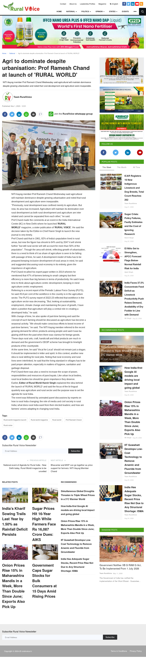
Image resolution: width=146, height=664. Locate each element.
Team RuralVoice (23, 97)
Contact (63, 4)
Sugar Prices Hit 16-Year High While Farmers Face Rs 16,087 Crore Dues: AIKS (44, 524)
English (114, 4)
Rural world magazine (39, 420)
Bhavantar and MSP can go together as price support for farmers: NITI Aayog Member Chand (72, 468)
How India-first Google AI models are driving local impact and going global (78, 510)
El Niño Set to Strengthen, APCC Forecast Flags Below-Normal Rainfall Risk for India (132, 258)
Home (59, 11)
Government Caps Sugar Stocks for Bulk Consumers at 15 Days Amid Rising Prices (44, 581)
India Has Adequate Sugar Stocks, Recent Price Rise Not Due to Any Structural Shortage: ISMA (134, 499)
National (12, 53)
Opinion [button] (99, 11)
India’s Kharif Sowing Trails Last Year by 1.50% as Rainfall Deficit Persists (15, 521)
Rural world (56, 420)
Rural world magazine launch (15, 420)
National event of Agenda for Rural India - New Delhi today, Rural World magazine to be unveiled (24, 468)
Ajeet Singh (128, 272)
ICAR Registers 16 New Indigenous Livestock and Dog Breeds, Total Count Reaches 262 (134, 187)
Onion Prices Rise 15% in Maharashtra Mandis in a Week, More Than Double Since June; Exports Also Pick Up (13, 586)
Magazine (102, 4)
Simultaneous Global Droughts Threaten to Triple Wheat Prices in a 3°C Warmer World (78, 495)
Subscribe (75, 450)
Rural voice (8, 425)
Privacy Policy (136, 651)
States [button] (112, 11)
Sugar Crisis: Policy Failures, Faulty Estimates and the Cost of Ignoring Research (133, 224)
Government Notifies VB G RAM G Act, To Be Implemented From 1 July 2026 (120, 566)
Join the (73, 113)
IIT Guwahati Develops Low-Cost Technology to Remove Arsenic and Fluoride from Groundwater (133, 459)
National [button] (70, 11)
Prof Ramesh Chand (74, 420)
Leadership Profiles (87, 4)
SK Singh (127, 318)
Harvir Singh (129, 238)
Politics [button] (85, 11)
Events (125, 11)
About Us (73, 4)
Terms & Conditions (119, 651)
